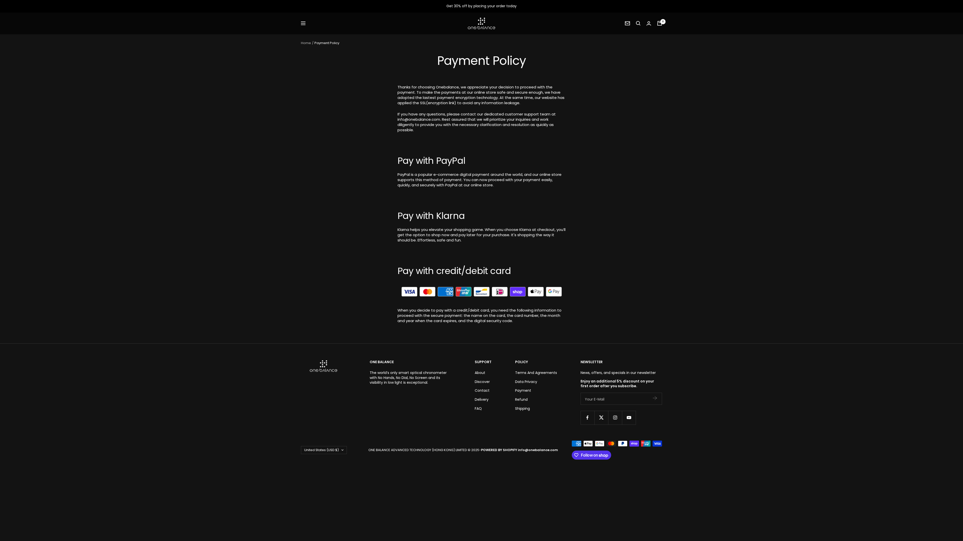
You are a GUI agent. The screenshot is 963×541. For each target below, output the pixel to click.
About (480, 372)
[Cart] (659, 23)
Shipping (522, 408)
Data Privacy (526, 381)
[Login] (649, 23)
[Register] (655, 398)
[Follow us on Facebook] (587, 418)
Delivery (482, 399)
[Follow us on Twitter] (601, 418)
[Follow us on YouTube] (629, 418)
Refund (521, 399)
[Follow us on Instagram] (615, 418)
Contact (482, 390)
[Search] (638, 23)
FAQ (478, 408)
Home (306, 43)
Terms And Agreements (536, 372)
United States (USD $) (321, 450)
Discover (482, 381)
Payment (523, 390)
